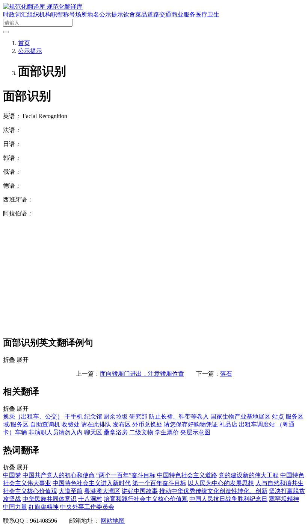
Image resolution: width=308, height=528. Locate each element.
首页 (24, 43)
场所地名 (87, 14)
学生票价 (167, 432)
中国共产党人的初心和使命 (59, 475)
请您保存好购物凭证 (191, 424)
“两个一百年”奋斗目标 (126, 475)
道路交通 (159, 14)
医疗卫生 (207, 14)
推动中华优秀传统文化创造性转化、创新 (213, 491)
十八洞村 (90, 499)
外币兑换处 (147, 424)
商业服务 (183, 14)
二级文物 (141, 432)
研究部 (138, 416)
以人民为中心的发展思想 (221, 483)
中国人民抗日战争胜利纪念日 (228, 499)
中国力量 (15, 507)
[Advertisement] (154, 276)
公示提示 (111, 14)
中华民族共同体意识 (50, 499)
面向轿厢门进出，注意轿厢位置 (142, 373)
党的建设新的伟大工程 (249, 475)
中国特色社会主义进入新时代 (92, 483)
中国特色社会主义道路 (187, 475)
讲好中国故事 (140, 491)
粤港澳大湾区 (102, 491)
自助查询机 (45, 424)
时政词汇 (15, 14)
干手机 (74, 416)
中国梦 (12, 475)
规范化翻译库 (65, 6)
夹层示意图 (195, 432)
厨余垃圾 (116, 416)
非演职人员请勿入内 (56, 432)
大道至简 (71, 491)
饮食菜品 (135, 14)
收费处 (71, 424)
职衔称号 (63, 14)
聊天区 (93, 432)
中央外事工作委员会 (87, 507)
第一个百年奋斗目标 (159, 483)
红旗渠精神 (44, 507)
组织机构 (39, 14)
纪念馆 (93, 416)
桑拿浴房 (116, 432)
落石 (226, 373)
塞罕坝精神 (284, 499)
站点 (278, 416)
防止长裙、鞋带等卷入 (179, 416)
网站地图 (113, 520)
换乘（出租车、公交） (33, 416)
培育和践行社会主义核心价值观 (146, 499)
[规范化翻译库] (25, 6)
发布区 (122, 424)
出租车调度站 (257, 424)
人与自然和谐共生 (279, 483)
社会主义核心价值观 (30, 491)
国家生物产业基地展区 (240, 416)
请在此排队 (96, 424)
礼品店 (228, 424)
